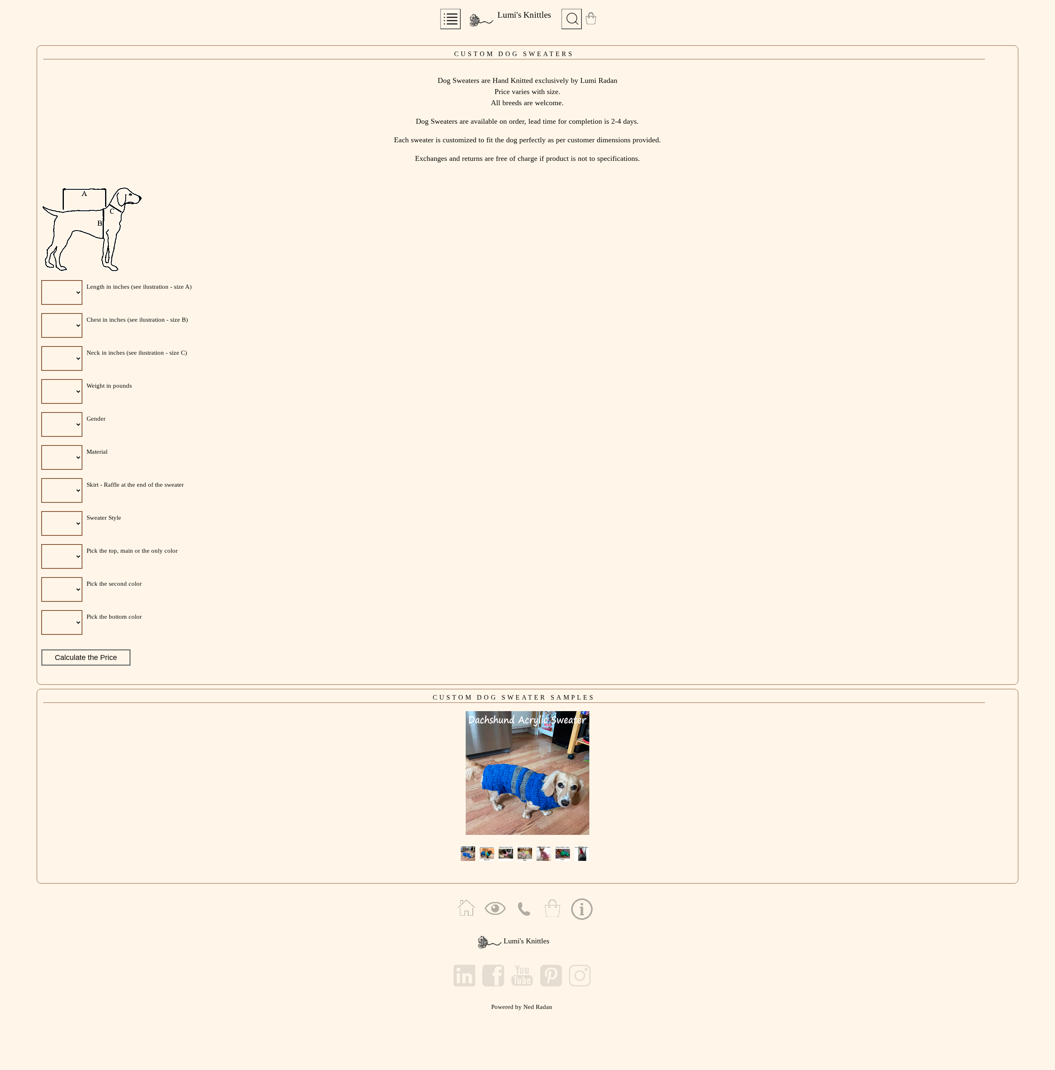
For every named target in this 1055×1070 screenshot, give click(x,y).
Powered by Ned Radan (521, 1007)
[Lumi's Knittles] (475, 29)
